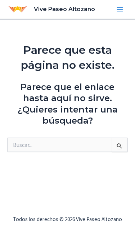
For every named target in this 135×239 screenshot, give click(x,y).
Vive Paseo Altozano (64, 9)
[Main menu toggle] (120, 9)
